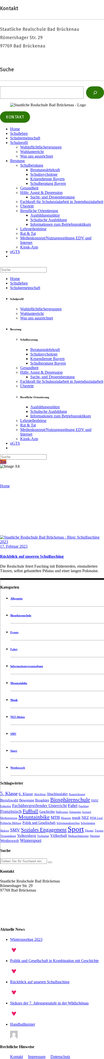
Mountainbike (18, 683)
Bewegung (26, 800)
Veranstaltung (8, 836)
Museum (66, 818)
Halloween (62, 812)
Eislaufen (5, 806)
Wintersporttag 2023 (26, 939)
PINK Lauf (96, 818)
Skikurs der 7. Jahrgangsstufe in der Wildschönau (49, 1003)
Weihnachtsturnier (78, 836)
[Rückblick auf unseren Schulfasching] (52, 542)
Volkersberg (26, 835)
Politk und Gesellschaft (39, 823)
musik (76, 818)
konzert (86, 812)
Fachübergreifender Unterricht (39, 805)
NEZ (85, 817)
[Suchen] (95, 92)
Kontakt (16, 1056)
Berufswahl (9, 800)
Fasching (84, 806)
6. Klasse (26, 794)
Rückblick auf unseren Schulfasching (32, 556)
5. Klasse (9, 793)
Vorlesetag (43, 836)
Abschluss (40, 794)
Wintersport (30, 840)
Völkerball (58, 835)
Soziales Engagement (44, 830)
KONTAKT (15, 117)
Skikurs (4, 830)
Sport (13, 750)
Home (5, 486)
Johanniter (75, 812)
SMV (13, 733)
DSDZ (94, 800)
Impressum (36, 1056)
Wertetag (95, 836)
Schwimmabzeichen (68, 823)
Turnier (99, 830)
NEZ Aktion (17, 716)
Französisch (11, 811)
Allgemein (16, 598)
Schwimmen (88, 823)
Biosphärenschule (20, 615)
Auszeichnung (77, 794)
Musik (14, 699)
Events (14, 632)
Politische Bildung (10, 823)
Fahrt (13, 649)
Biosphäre (42, 800)
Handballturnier (22, 1024)
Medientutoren (8, 818)
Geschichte (47, 812)
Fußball (30, 811)
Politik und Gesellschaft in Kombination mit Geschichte (54, 961)
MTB (55, 817)
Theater (89, 830)
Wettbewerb (17, 767)
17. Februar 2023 (14, 546)
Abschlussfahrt (57, 794)
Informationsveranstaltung (26, 666)
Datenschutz (60, 1056)
